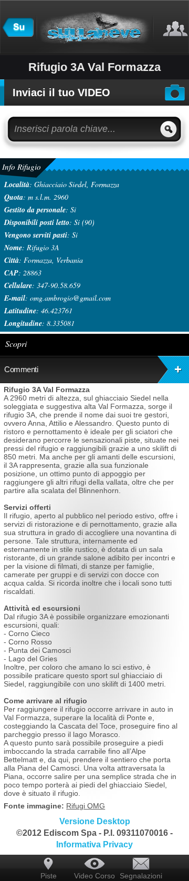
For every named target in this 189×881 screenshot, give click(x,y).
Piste (48, 876)
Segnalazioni (141, 876)
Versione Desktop (94, 821)
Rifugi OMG (85, 806)
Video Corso (94, 876)
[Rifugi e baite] (18, 34)
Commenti (21, 369)
